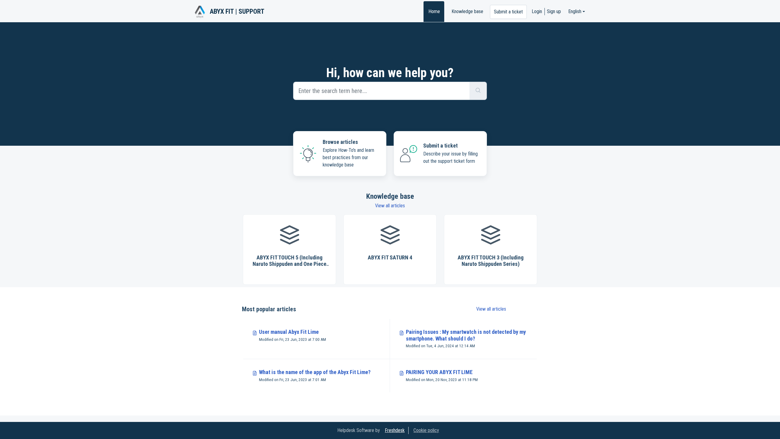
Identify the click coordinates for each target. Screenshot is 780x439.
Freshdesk (395, 430)
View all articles (390, 206)
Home (434, 11)
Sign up (554, 11)
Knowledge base (467, 11)
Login (537, 11)
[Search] (478, 91)
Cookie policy (426, 430)
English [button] (574, 11)
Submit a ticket (508, 12)
